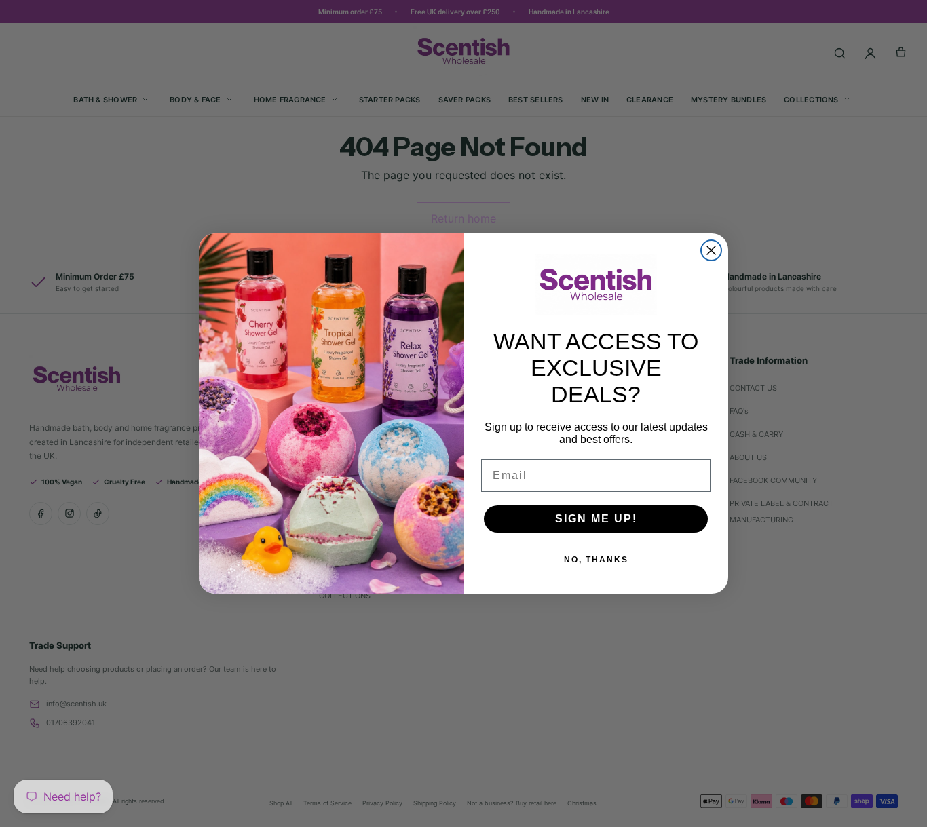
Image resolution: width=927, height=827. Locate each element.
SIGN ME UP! (596, 518)
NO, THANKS (596, 559)
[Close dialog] (711, 250)
